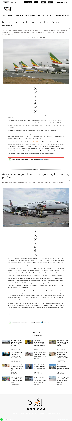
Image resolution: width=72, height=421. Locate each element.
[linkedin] (34, 409)
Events (36, 2)
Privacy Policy (41, 413)
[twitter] (56, 2)
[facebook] (54, 2)
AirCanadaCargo (12, 315)
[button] (36, 28)
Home (4, 15)
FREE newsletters (27, 2)
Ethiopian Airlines (35, 142)
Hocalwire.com (65, 419)
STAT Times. (14, 419)
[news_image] (6, 342)
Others (9, 18)
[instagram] (37, 409)
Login (60, 2)
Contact (34, 413)
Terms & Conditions (51, 413)
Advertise (21, 413)
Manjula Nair (13, 372)
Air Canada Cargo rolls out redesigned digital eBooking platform (36, 175)
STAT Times (13, 348)
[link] (35, 111)
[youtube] (41, 409)
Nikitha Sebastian (60, 360)
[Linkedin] (35, 100)
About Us (15, 413)
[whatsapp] (35, 96)
